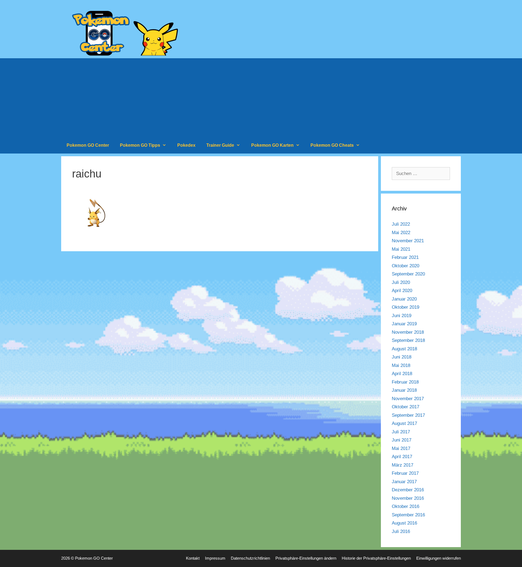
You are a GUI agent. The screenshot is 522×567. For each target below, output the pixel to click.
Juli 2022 (401, 224)
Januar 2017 (404, 481)
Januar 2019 (404, 323)
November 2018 (408, 332)
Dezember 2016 (408, 489)
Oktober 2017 (405, 406)
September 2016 (408, 514)
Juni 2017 (401, 440)
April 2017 (402, 456)
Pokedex (186, 145)
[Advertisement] (261, 96)
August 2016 (404, 523)
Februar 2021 (405, 257)
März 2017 (402, 465)
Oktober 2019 (405, 307)
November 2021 (408, 240)
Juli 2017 (401, 431)
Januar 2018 (404, 390)
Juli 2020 (401, 282)
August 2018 (404, 348)
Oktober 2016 (405, 506)
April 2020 (402, 290)
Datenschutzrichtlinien (250, 558)
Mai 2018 (401, 365)
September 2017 (408, 415)
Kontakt (193, 558)
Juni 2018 (401, 357)
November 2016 (408, 498)
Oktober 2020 (405, 265)
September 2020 (408, 274)
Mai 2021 (401, 249)
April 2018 (402, 373)
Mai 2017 (401, 448)
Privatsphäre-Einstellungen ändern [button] (305, 558)
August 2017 (404, 423)
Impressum (215, 558)
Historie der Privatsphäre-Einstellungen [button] (376, 558)
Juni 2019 (401, 315)
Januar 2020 (404, 299)
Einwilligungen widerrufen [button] (438, 558)
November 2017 (408, 398)
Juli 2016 (401, 531)
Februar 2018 (405, 382)
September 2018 (408, 340)
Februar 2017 (405, 473)
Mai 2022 (401, 232)
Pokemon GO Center (88, 145)
